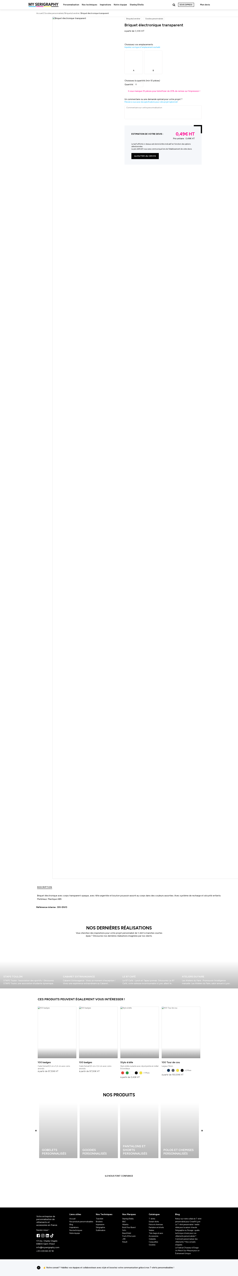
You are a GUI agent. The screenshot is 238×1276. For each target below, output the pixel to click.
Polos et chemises (156, 1224)
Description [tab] (44, 887)
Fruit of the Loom (129, 1236)
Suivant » (8, 989)
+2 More (187, 1070)
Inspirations (105, 4)
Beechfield (126, 1233)
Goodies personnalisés (53, 13)
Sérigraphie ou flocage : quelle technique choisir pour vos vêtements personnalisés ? (187, 1233)
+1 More (146, 1073)
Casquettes (153, 1242)
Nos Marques (129, 1214)
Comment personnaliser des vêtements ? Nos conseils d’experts (186, 1242)
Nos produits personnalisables (81, 1222)
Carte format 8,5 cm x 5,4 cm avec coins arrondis (54, 1065)
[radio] (122, 1073)
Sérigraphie (100, 1227)
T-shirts (152, 1219)
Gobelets (152, 1239)
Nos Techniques (104, 1214)
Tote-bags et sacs (156, 1233)
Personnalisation (71, 4)
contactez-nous (189, 1267)
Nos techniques (89, 4)
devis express (186, 5)
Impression (100, 1224)
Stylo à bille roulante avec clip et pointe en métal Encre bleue (139, 1065)
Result (124, 1242)
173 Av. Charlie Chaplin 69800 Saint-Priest (47, 1242)
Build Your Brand (129, 1227)
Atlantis (125, 1224)
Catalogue (154, 1214)
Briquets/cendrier (72, 13)
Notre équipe (120, 4)
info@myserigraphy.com (47, 1247)
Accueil (39, 13)
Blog (71, 1224)
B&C (124, 1222)
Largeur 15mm (171, 1064)
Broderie (99, 1222)
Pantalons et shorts (156, 1227)
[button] (36, 1131)
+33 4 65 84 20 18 (45, 1251)
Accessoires (153, 1236)
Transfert (99, 1219)
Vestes (151, 1230)
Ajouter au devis (145, 156)
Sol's (124, 1230)
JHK (124, 1239)
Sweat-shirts (154, 1222)
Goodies (152, 1245)
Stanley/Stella (137, 4)
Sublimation (100, 1230)
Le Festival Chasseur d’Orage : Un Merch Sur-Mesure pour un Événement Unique (187, 1250)
